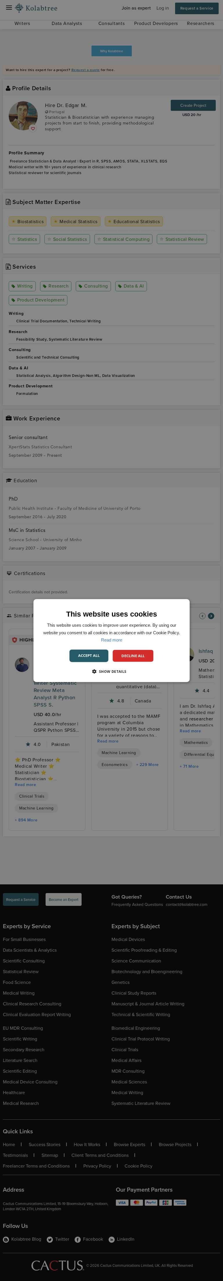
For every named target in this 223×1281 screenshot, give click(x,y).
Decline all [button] (133, 655)
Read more (111, 639)
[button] (111, 671)
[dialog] (111, 640)
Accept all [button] (89, 655)
